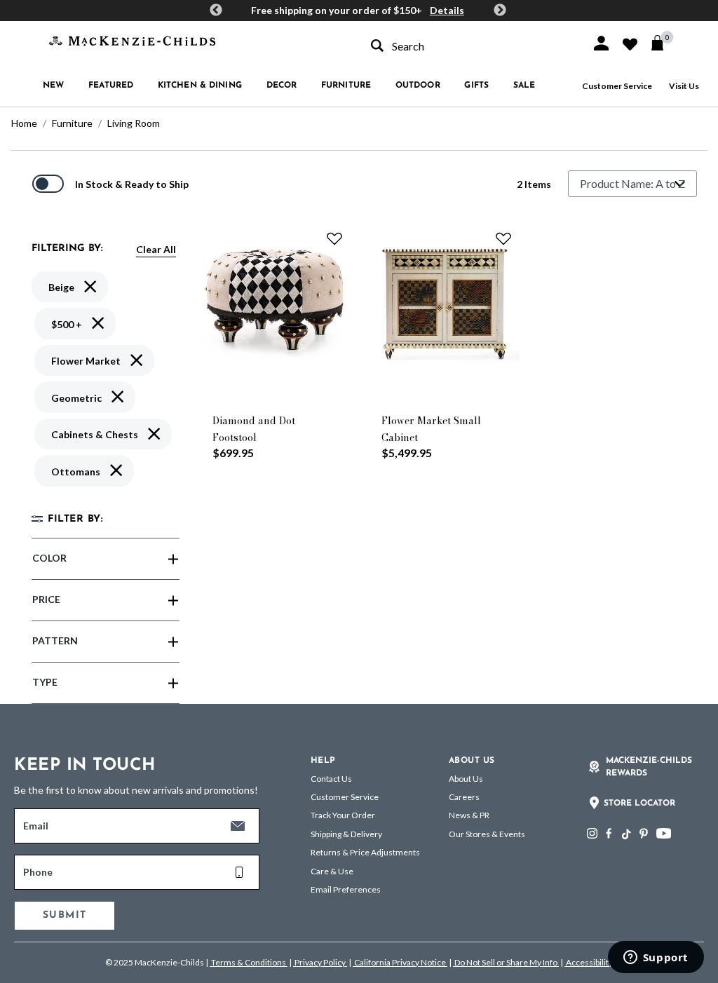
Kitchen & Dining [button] (200, 85)
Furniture (72, 123)
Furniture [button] (346, 85)
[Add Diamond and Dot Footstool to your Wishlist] (334, 238)
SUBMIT (64, 915)
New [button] (53, 85)
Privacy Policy (320, 962)
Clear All (156, 249)
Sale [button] (524, 85)
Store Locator (639, 803)
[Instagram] (592, 833)
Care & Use (332, 871)
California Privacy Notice (400, 962)
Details (447, 10)
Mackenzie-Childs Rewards (649, 767)
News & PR (469, 815)
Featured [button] (110, 85)
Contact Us (331, 778)
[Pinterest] (643, 833)
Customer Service (617, 86)
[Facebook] (608, 833)
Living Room (133, 123)
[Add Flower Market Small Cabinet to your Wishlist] (503, 238)
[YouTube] (663, 833)
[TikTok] (625, 834)
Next (500, 11)
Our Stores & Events (487, 834)
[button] (601, 43)
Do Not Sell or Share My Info (506, 962)
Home (24, 123)
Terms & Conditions (248, 962)
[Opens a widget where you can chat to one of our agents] (655, 958)
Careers (464, 797)
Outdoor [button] (417, 85)
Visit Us (684, 86)
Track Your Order (343, 815)
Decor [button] (281, 85)
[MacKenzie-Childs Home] (132, 40)
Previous (216, 11)
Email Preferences (346, 889)
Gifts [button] (476, 85)
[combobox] (468, 46)
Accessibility (588, 962)
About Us (466, 778)
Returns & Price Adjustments (365, 852)
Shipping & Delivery (346, 834)
